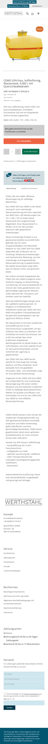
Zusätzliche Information (29, 188)
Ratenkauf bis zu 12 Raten (18, 6)
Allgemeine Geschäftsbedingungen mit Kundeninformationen (19, 602)
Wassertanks (32, 161)
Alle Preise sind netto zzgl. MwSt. (16, 596)
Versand (9, 97)
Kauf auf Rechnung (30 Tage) (24, 2)
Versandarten (9, 562)
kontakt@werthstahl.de (13, 518)
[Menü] (32, 14)
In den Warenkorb (30, 151)
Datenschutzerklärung (12, 608)
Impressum (8, 612)
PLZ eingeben (24, 141)
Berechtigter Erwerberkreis (14, 592)
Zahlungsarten (9, 557)
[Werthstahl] (20, 13)
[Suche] (26, 14)
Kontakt (7, 566)
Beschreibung (11, 188)
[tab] (11, 188)
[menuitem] (24, 2)
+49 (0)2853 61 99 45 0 (12, 521)
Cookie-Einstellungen (12, 570)
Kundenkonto (37, 6)
